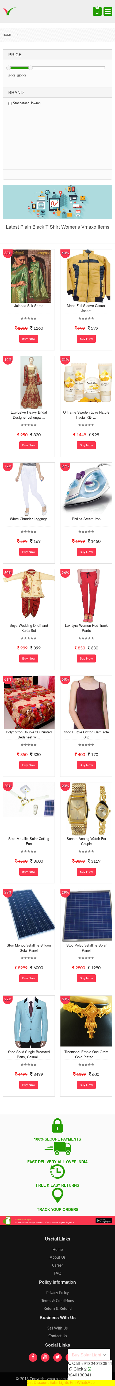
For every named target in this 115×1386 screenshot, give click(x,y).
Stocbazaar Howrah (27, 103)
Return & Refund (58, 1309)
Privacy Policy (57, 1293)
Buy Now (28, 338)
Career (57, 1265)
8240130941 (80, 1375)
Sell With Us (57, 1328)
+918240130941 (96, 1363)
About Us (58, 1257)
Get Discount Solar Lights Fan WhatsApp (61, 1383)
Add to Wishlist (30, 299)
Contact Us (57, 1336)
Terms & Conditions (57, 1301)
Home (57, 1250)
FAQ (57, 1273)
